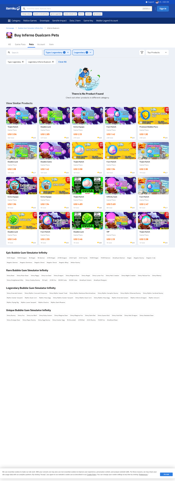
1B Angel (32, 258)
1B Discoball (71, 320)
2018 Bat (81, 320)
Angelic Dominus (26, 262)
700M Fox (101, 320)
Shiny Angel (86, 275)
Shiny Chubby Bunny (32, 280)
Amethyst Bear (112, 320)
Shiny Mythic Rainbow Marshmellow (82, 293)
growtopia (97, 14)
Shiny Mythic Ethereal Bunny (130, 293)
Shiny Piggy (35, 275)
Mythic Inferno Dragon (139, 298)
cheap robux (26, 14)
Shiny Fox (21, 315)
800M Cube (62, 280)
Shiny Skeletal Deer (147, 315)
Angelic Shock (52, 262)
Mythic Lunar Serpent (28, 302)
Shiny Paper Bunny (29, 320)
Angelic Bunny (139, 258)
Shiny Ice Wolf (32, 315)
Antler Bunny (75, 262)
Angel (129, 258)
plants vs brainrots (41, 14)
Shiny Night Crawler (128, 275)
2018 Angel (51, 258)
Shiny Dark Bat (90, 315)
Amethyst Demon (119, 258)
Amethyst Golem (85, 280)
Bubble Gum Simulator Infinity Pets (30, 28)
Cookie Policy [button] (91, 475)
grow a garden (56, 14)
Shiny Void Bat (117, 315)
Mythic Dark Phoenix (58, 302)
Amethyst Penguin (100, 280)
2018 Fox (53, 280)
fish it (81, 14)
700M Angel (94, 258)
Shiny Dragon (58, 275)
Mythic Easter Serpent (15, 298)
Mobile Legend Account (107, 20)
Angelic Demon (12, 262)
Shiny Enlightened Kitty (15, 280)
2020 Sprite (83, 258)
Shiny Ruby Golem (45, 315)
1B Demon (41, 258)
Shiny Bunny (11, 315)
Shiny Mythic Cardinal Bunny (153, 293)
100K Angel (11, 258)
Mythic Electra (43, 302)
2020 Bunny (91, 320)
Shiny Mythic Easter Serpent (63, 298)
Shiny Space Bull (104, 315)
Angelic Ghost (39, 262)
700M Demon (105, 258)
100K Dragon (22, 258)
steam (88, 14)
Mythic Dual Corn (31, 298)
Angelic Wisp (63, 262)
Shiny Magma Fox (76, 315)
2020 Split (73, 258)
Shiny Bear (10, 275)
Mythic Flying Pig (13, 302)
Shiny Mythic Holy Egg (102, 298)
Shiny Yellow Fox (144, 275)
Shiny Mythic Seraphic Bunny (108, 293)
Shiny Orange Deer (13, 320)
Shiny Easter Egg (58, 320)
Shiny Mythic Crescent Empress (36, 293)
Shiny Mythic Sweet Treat (58, 293)
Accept (166, 474)
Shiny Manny (156, 275)
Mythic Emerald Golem (120, 298)
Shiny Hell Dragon (130, 315)
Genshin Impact (59, 20)
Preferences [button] (143, 475)
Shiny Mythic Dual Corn (83, 298)
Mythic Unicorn (154, 298)
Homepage (10, 28)
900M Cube (73, 280)
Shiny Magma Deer (61, 315)
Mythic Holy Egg (45, 298)
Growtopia (44, 20)
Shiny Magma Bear (72, 275)
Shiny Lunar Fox (98, 275)
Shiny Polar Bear (23, 275)
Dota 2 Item (75, 20)
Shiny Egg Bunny (44, 320)
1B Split (44, 280)
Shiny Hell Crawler (112, 275)
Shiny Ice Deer (46, 275)
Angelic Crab (150, 258)
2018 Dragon (62, 258)
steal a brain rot (70, 14)
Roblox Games (30, 20)
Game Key (88, 20)
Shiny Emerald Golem (14, 293)
